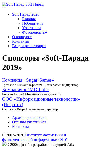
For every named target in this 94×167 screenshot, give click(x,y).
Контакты (20, 41)
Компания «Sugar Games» (28, 80)
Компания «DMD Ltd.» (25, 89)
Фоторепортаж (34, 32)
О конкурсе (22, 37)
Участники (31, 28)
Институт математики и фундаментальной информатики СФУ (34, 137)
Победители (32, 23)
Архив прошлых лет (29, 117)
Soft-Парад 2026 (25, 14)
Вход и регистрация (29, 46)
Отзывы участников (29, 122)
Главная (29, 19)
